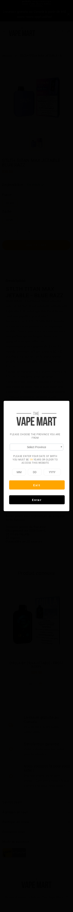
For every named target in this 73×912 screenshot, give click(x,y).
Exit (36, 485)
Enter (37, 500)
